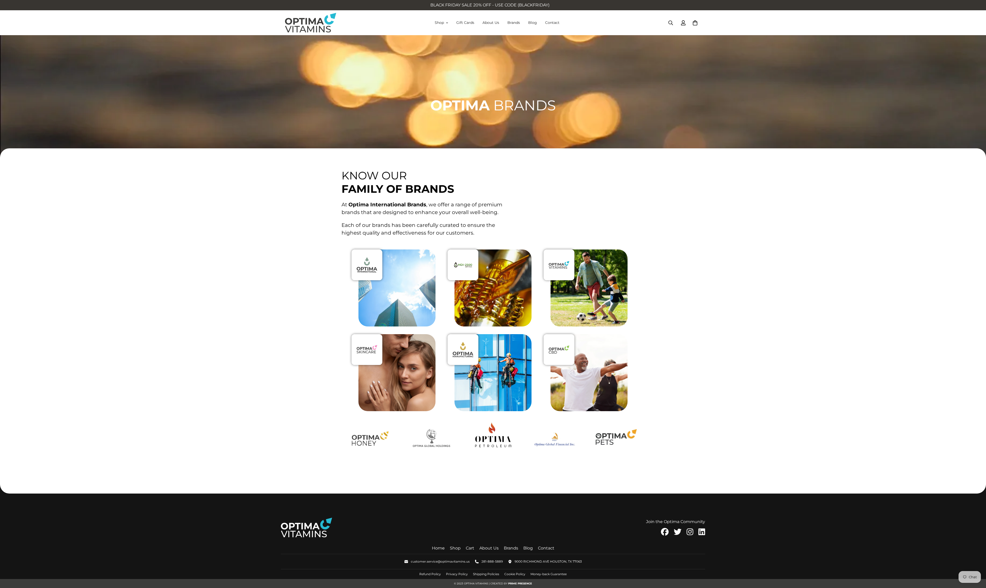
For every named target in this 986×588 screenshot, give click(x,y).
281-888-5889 (492, 561)
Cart (470, 548)
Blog (532, 22)
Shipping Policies (486, 574)
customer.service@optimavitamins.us (440, 561)
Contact (552, 22)
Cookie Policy (514, 574)
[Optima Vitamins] (310, 22)
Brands (513, 22)
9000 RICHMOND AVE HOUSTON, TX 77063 (548, 561)
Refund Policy (430, 574)
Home (438, 548)
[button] (694, 23)
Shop (439, 22)
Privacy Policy (457, 574)
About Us (490, 22)
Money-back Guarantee (548, 574)
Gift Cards (465, 22)
